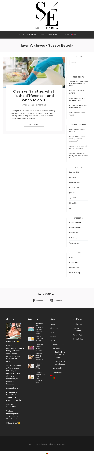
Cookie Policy (78, 339)
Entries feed (73, 262)
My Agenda (57, 368)
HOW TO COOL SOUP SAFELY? (39, 339)
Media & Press (58, 344)
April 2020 (72, 198)
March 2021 (73, 177)
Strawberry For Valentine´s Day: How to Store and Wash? (78, 83)
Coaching (53, 35)
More (63, 35)
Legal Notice (77, 324)
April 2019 (72, 208)
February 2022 (74, 172)
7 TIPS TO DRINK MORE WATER (39, 366)
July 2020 (72, 193)
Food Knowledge (75, 227)
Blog (42, 35)
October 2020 (74, 187)
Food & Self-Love (75, 222)
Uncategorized (74, 243)
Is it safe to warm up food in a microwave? (78, 106)
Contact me (57, 372)
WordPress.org (74, 273)
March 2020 (73, 203)
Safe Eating (41, 105)
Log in (71, 257)
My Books (57, 348)
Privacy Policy (78, 335)
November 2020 (74, 182)
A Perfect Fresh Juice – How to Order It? (78, 147)
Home (21, 35)
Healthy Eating (74, 233)
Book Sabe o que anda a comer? (60, 354)
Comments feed (74, 267)
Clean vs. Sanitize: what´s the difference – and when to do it (33, 95)
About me (32, 35)
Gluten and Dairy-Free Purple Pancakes (77, 99)
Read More (33, 124)
